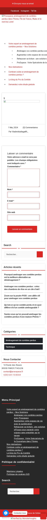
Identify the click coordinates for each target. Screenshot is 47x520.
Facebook (15, 11)
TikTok (33, 11)
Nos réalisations (14, 444)
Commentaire (14, 166)
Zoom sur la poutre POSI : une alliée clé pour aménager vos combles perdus (22, 297)
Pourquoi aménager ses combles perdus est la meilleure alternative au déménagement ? (22, 277)
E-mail (10, 201)
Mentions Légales (15, 471)
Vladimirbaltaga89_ (20, 132)
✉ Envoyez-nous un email (23, 3)
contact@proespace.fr (13, 371)
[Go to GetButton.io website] (6, 517)
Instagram (25, 11)
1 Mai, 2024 (13, 127)
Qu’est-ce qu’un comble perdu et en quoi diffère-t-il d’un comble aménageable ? (22, 306)
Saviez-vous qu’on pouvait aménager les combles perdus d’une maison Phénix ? (22, 315)
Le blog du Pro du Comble (18, 453)
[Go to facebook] (6, 513)
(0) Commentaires (30, 127)
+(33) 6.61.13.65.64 (12, 375)
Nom (10, 189)
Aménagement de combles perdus (21, 340)
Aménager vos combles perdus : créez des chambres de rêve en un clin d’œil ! (22, 287)
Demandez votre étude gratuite (21, 456)
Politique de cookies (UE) (18, 474)
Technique (10, 347)
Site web (11, 212)
